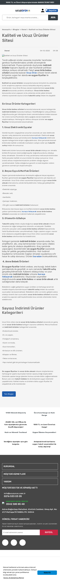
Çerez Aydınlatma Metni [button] (13, 578)
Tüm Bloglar (9, 394)
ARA (53, 17)
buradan (37, 256)
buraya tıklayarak (39, 138)
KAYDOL (49, 532)
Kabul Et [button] (47, 573)
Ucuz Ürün (31, 73)
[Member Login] (42, 10)
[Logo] (22, 10)
